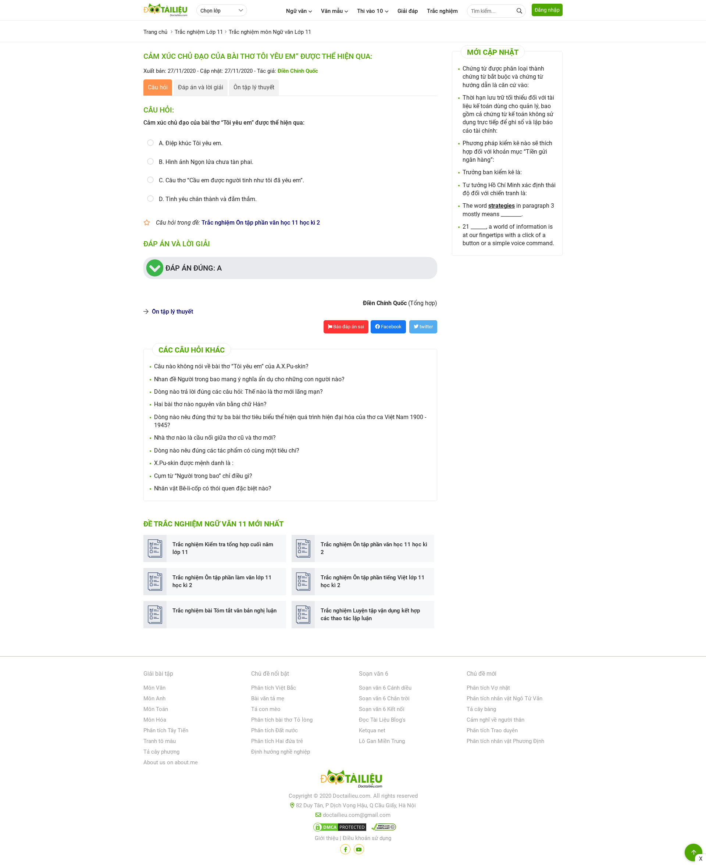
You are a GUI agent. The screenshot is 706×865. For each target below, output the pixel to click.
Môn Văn (154, 688)
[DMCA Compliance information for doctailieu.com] (382, 828)
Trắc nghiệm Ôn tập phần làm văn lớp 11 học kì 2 (222, 581)
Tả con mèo (266, 709)
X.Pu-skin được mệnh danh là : (193, 463)
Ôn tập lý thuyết (253, 87)
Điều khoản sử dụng (367, 838)
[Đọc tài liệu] (345, 849)
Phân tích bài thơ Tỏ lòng (282, 719)
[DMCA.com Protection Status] (339, 828)
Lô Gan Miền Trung (382, 741)
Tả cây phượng (161, 751)
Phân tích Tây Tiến (165, 730)
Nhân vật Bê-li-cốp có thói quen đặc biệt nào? (212, 488)
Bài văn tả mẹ (267, 698)
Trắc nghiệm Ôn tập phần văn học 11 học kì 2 (261, 222)
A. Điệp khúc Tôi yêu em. (190, 143)
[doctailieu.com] (353, 780)
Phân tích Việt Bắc (273, 688)
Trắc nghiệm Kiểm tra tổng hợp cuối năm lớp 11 (222, 548)
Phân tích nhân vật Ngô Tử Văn (504, 698)
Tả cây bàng (481, 709)
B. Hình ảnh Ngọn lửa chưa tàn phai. (206, 161)
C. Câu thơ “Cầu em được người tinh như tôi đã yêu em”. (231, 180)
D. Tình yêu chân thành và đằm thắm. (208, 199)
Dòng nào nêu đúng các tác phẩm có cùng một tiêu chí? (226, 450)
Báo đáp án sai (348, 326)
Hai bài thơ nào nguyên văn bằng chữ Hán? (210, 404)
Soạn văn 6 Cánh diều (385, 688)
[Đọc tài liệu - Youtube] (359, 849)
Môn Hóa (154, 719)
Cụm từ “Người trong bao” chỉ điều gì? (203, 475)
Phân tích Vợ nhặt (488, 688)
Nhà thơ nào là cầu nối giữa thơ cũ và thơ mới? (215, 437)
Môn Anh (154, 698)
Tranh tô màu (159, 741)
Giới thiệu (326, 838)
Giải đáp (407, 11)
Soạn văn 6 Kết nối (381, 709)
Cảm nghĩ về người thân (495, 719)
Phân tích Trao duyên (492, 730)
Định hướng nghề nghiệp (280, 751)
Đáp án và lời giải (200, 87)
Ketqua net (372, 730)
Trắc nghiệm (442, 11)
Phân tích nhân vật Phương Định (505, 741)
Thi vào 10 (370, 11)
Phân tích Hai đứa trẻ (277, 741)
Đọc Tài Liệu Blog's (382, 719)
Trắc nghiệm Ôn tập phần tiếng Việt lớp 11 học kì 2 (373, 581)
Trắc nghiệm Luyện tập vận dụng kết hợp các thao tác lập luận (370, 614)
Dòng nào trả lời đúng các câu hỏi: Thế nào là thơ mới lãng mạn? (238, 391)
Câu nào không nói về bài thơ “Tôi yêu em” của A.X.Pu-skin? (231, 366)
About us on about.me (170, 762)
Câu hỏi (158, 87)
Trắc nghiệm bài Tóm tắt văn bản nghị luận (224, 610)
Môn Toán (155, 709)
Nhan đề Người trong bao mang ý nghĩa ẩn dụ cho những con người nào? (249, 379)
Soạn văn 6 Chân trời (384, 698)
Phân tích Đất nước (274, 730)
